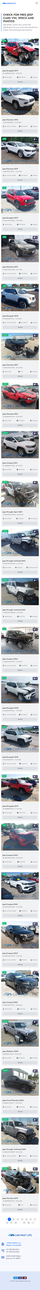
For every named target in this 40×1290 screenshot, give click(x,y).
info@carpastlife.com (14, 1243)
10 (16, 1223)
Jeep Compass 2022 (10, 855)
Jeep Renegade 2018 (10, 316)
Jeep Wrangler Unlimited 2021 (14, 561)
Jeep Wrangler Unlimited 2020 (14, 1149)
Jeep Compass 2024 (10, 659)
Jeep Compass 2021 (10, 463)
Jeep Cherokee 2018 (10, 120)
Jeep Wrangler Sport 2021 (12, 512)
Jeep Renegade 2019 (10, 806)
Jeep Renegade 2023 (10, 708)
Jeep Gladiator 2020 (10, 1051)
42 (28, 1223)
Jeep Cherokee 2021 (10, 365)
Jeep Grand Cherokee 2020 (13, 1100)
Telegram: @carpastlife (13, 1245)
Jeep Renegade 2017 (10, 70)
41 (24, 1223)
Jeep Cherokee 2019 (10, 169)
